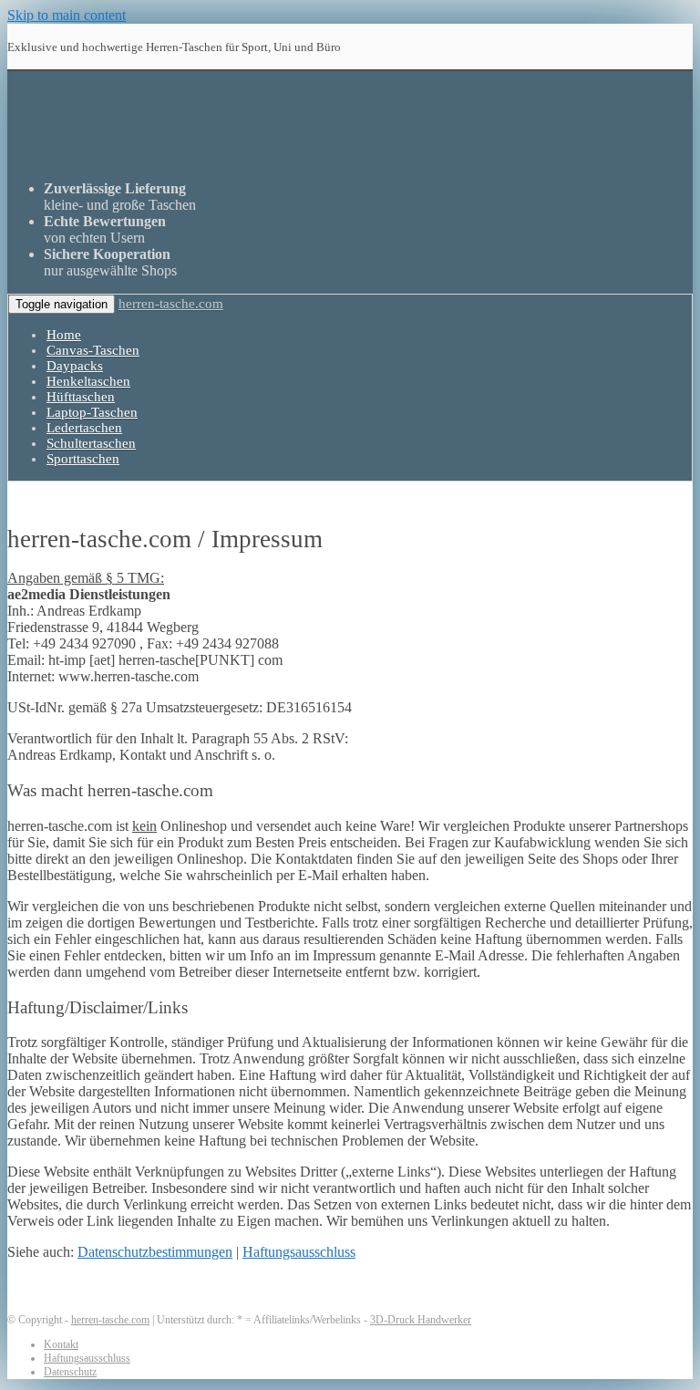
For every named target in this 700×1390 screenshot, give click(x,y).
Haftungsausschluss (298, 1252)
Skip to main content (66, 15)
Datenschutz (70, 1371)
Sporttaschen (82, 458)
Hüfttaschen (80, 396)
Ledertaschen (84, 427)
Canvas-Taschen (92, 350)
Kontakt (61, 1344)
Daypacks (74, 365)
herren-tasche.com (170, 303)
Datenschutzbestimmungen (154, 1252)
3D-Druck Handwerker (420, 1319)
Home (63, 334)
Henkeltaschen (88, 381)
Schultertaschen (91, 443)
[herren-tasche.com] (274, 157)
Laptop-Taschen (92, 412)
